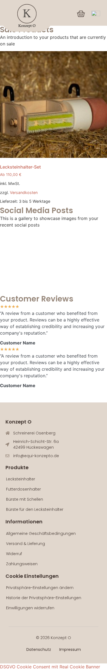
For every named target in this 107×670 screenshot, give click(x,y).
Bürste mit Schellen (24, 499)
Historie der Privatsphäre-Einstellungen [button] (43, 598)
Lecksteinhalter (20, 479)
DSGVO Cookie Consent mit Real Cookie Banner (50, 666)
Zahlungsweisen (22, 564)
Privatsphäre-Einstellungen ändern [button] (40, 587)
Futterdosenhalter (23, 489)
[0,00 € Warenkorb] (81, 14)
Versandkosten (24, 192)
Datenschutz (38, 649)
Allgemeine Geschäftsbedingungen (41, 533)
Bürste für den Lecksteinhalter (34, 509)
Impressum (70, 649)
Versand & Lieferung (25, 543)
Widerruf (14, 553)
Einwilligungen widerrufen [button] (30, 608)
